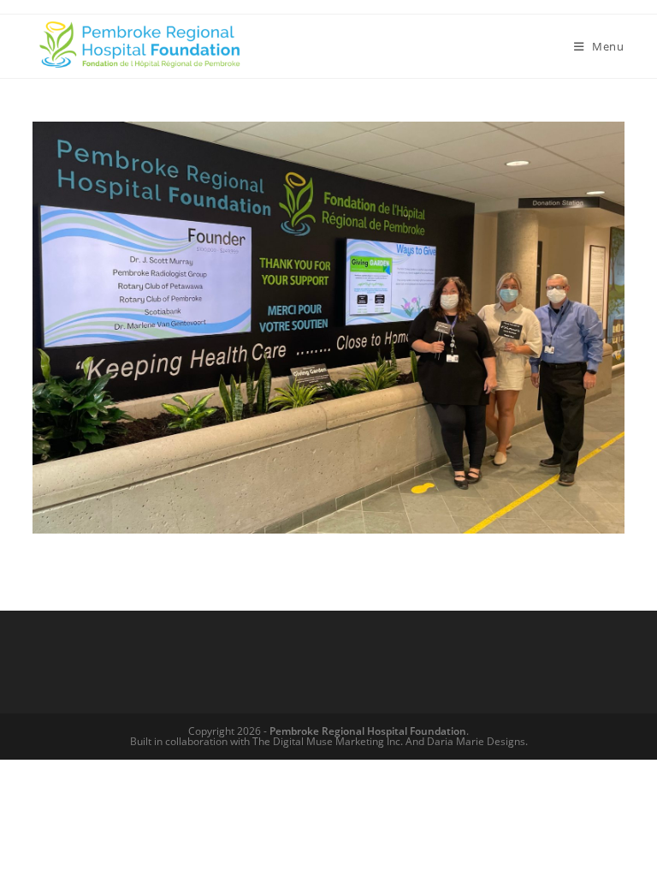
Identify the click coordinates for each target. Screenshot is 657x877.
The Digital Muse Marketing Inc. (327, 741)
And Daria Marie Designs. (466, 741)
